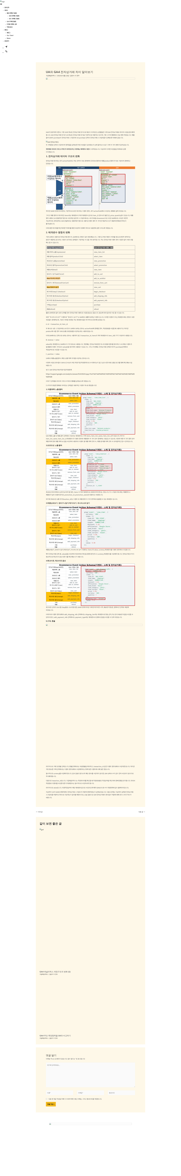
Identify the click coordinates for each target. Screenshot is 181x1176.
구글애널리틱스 (51, 75)
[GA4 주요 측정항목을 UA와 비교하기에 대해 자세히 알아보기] (88, 1006)
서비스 (6, 10)
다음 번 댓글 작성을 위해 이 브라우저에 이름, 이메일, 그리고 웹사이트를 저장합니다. (75, 1099)
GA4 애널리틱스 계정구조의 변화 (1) (55, 971)
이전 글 (39, 812)
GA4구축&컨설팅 (11, 21)
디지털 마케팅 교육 (12, 24)
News (8, 38)
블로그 (6, 30)
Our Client (10, 35)
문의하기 (7, 41)
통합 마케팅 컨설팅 (12, 13)
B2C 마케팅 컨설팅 (14, 18)
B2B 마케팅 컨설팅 (14, 16)
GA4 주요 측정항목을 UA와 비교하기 (55, 1035)
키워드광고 (9, 27)
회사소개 (7, 7)
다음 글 (141, 812)
